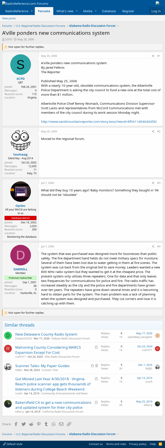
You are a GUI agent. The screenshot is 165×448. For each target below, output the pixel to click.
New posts (9, 18)
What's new (65, 11)
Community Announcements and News (64, 393)
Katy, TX (32, 173)
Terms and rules (116, 444)
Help (153, 444)
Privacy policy (138, 444)
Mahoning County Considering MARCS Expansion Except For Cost (48, 350)
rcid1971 (20, 357)
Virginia (32, 97)
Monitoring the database (22, 237)
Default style (14, 444)
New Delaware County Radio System (46, 334)
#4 (158, 246)
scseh (18, 393)
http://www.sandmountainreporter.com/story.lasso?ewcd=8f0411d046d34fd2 (99, 121)
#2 (158, 131)
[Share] (153, 56)
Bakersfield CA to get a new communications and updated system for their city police (53, 405)
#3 (158, 183)
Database (109, 11)
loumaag (20, 154)
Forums (44, 11)
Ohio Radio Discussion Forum (62, 357)
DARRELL (21, 269)
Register (128, 11)
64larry (19, 411)
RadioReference (16, 11)
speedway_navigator (140, 337)
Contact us (96, 444)
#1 (158, 56)
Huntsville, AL (28, 293)
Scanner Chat (50, 370)
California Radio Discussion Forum (62, 411)
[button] (32, 11)
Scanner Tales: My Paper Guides (42, 365)
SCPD (8, 39)
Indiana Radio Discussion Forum (71, 338)
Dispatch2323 (23, 338)
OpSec (20, 205)
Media (87, 11)
